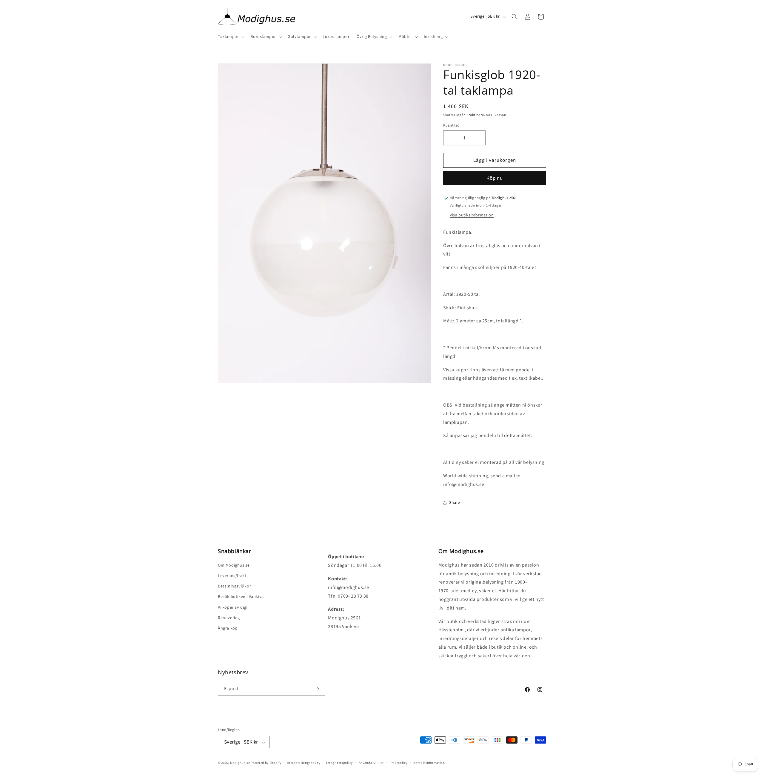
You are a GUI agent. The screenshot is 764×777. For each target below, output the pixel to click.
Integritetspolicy (339, 763)
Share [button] (454, 503)
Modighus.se (240, 763)
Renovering (229, 618)
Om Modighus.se (233, 565)
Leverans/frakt (232, 575)
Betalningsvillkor (234, 586)
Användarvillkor (371, 763)
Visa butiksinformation (472, 215)
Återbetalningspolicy (303, 763)
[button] (230, 36)
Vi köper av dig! (233, 607)
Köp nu (494, 178)
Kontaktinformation (429, 763)
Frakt (471, 115)
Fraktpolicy (399, 763)
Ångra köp (228, 628)
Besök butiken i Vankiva (241, 597)
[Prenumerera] (316, 689)
